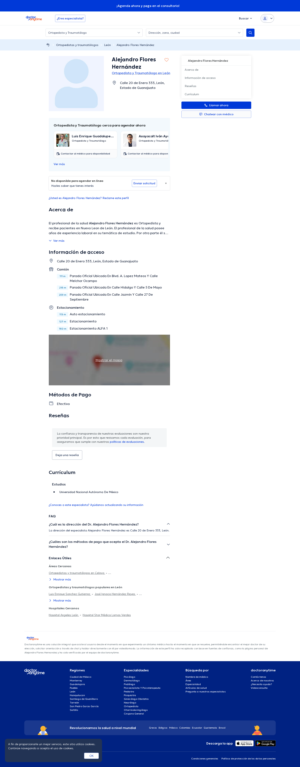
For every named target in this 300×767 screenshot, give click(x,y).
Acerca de (191, 70)
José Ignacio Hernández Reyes (115, 594)
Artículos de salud (196, 687)
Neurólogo (130, 702)
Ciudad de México (80, 676)
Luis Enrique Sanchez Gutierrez (70, 594)
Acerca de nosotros (262, 680)
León (107, 45)
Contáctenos (258, 676)
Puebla (74, 687)
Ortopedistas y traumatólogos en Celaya (77, 573)
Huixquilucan (77, 695)
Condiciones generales (204, 758)
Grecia (153, 727)
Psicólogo (129, 676)
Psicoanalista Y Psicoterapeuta (142, 687)
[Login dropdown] (267, 18)
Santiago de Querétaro (84, 698)
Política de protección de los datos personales (248, 758)
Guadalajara (77, 684)
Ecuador (197, 727)
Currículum (192, 94)
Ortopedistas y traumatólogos (77, 45)
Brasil (222, 727)
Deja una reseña (67, 455)
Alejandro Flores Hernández (135, 45)
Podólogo (129, 684)
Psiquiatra (130, 695)
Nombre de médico (197, 676)
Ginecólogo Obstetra (136, 698)
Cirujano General (134, 713)
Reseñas (190, 86)
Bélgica (163, 727)
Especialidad (193, 684)
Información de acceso (200, 78)
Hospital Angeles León (64, 615)
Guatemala (210, 727)
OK (91, 756)
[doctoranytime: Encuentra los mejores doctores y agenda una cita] (48, 44)
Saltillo (74, 709)
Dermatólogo (132, 680)
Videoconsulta (259, 687)
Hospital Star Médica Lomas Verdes (107, 615)
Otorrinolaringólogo (136, 709)
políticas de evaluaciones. (127, 442)
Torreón (74, 702)
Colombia (184, 727)
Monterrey (76, 680)
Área (188, 680)
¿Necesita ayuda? (261, 684)
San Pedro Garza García (84, 706)
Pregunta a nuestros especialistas (206, 691)
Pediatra (129, 691)
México (173, 727)
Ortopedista (131, 706)
